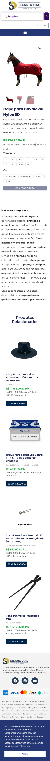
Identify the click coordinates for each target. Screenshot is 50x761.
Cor (5, 170)
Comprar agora (25, 188)
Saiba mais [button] (25, 746)
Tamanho (9, 153)
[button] (25, 32)
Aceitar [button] (25, 754)
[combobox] (22, 16)
